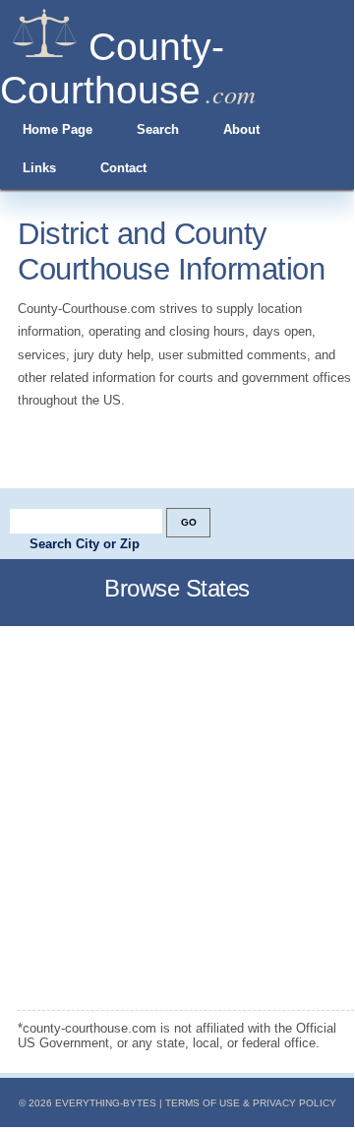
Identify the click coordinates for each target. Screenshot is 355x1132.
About (241, 129)
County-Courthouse (112, 68)
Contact (123, 167)
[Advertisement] (177, 818)
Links (39, 167)
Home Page (57, 129)
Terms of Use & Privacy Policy (250, 1103)
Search (158, 129)
